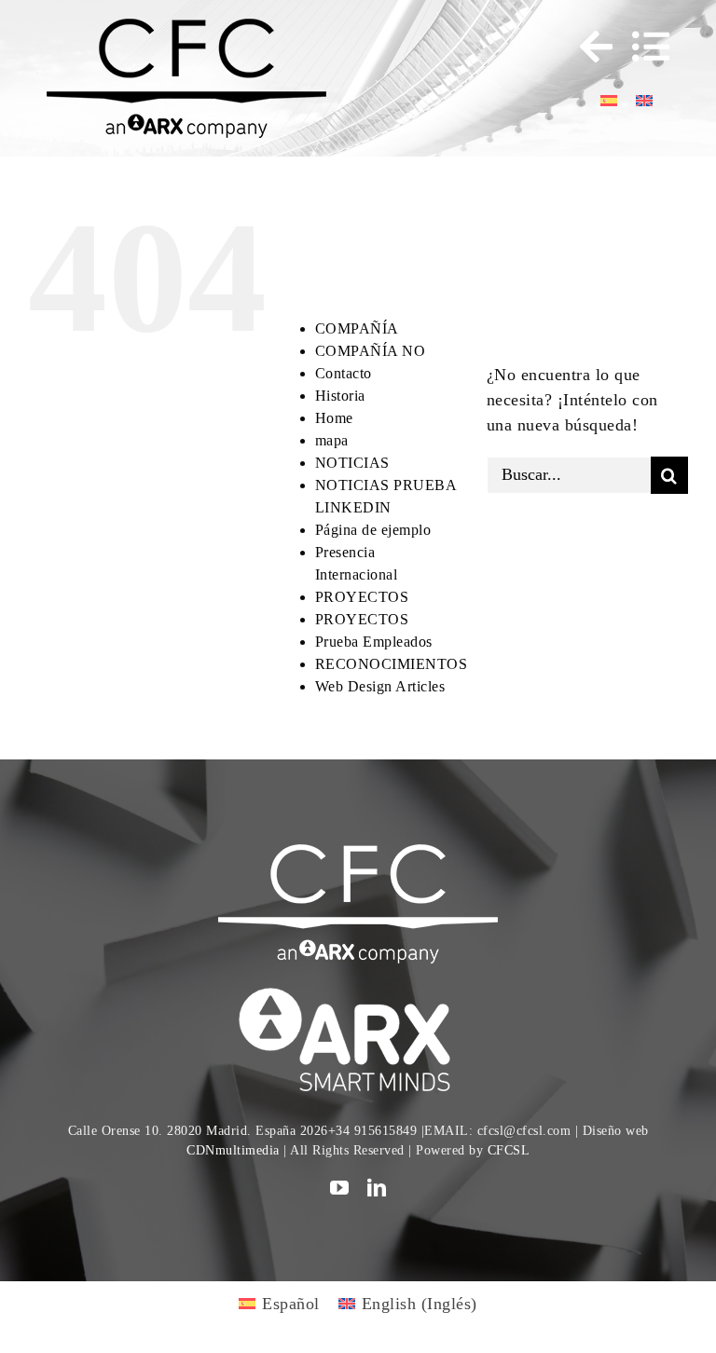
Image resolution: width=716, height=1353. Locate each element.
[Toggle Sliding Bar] (587, 47)
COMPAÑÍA (357, 328)
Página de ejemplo (373, 530)
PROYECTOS (362, 597)
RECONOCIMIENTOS (391, 664)
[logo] (358, 990)
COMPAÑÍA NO (370, 351)
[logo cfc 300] (186, 27)
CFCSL (509, 1150)
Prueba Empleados (374, 641)
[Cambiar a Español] (608, 99)
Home (334, 418)
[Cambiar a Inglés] (644, 99)
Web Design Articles (380, 686)
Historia (340, 395)
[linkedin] (377, 1188)
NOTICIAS (352, 463)
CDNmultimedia (233, 1150)
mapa (332, 440)
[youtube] (340, 1188)
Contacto (343, 373)
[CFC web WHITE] (358, 852)
